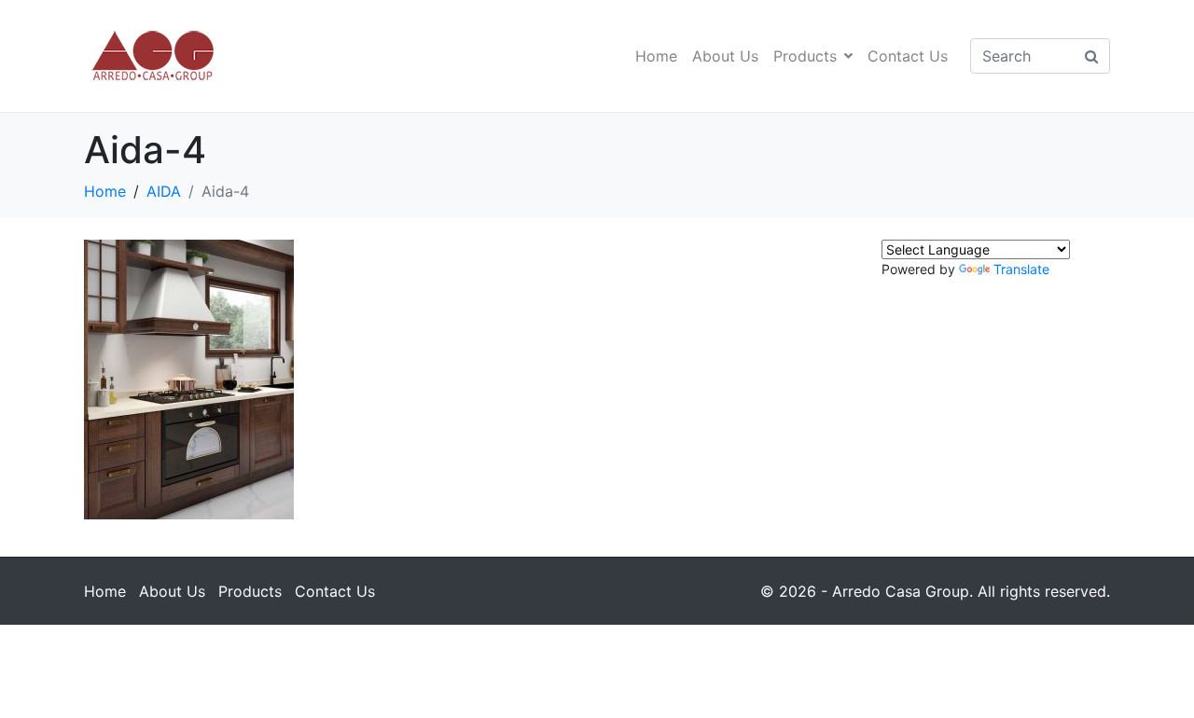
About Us (725, 56)
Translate (1021, 269)
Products (805, 56)
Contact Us (908, 56)
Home (656, 56)
